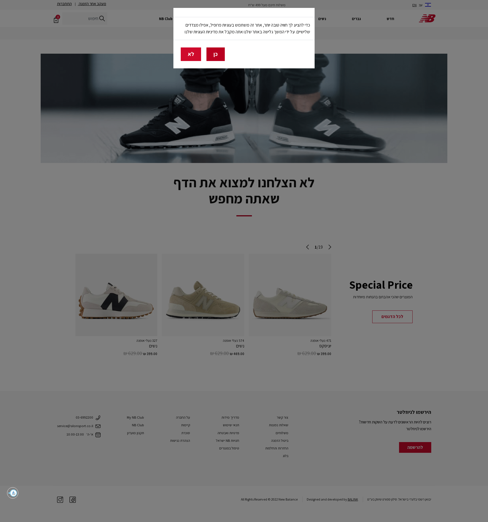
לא (191, 54)
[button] (12, 493)
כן (215, 54)
